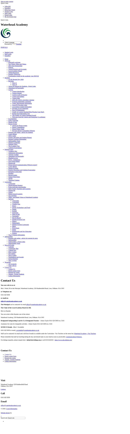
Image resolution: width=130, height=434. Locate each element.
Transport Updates (13, 180)
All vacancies (12, 264)
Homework (11, 163)
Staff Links (8, 13)
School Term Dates (14, 177)
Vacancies (8, 262)
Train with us (12, 265)
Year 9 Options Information (16, 235)
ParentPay (8, 8)
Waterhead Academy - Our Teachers (85, 333)
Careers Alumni (17, 93)
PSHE (14, 230)
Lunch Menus (12, 134)
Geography (15, 216)
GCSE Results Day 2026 (16, 79)
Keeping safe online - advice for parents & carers (23, 238)
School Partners (13, 259)
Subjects (10, 199)
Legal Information (11, 409)
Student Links (9, 11)
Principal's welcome (14, 62)
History (14, 221)
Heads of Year (12, 122)
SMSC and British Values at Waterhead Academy (23, 197)
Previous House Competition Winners (23, 131)
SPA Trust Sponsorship (15, 66)
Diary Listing (12, 252)
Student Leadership (14, 142)
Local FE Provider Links (19, 105)
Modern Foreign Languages (20, 224)
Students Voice (12, 144)
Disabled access (13, 158)
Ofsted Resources (13, 72)
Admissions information (15, 153)
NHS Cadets (12, 136)
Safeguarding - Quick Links (16, 242)
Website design (5, 413)
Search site (4, 418)
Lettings (3, 389)
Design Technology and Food (21, 207)
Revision (11, 81)
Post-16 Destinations (18, 110)
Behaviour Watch (10, 10)
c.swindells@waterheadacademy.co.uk (27, 330)
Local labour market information (22, 107)
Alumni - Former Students (16, 274)
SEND (10, 178)
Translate (18, 44)
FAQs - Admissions (14, 160)
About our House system (19, 125)
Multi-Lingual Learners (15, 194)
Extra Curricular (13, 120)
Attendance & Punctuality (16, 88)
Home (6, 59)
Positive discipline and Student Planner (20, 137)
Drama (14, 209)
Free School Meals (14, 161)
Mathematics (16, 223)
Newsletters (11, 253)
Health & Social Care (18, 219)
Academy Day (12, 151)
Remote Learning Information (17, 139)
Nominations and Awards (16, 257)
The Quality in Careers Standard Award (24, 115)
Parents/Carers (9, 149)
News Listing (12, 255)
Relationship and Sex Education (21, 231)
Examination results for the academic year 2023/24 (23, 76)
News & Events (9, 245)
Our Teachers (12, 195)
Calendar (11, 247)
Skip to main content (7, 1)
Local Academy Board (15, 71)
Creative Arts (16, 204)
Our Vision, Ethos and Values (17, 64)
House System (12, 124)
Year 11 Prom (12, 260)
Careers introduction (18, 91)
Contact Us (8, 267)
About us (7, 60)
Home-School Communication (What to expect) (22, 165)
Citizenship (15, 201)
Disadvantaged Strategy (15, 185)
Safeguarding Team (14, 141)
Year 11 (14, 83)
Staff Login (8, 54)
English (14, 211)
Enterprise (15, 212)
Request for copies (14, 272)
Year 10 (14, 84)
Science (14, 233)
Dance (14, 206)
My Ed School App (10, 17)
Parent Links (8, 15)
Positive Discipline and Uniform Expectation (21, 170)
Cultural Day (12, 250)
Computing (15, 202)
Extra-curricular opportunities (17, 187)
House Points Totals (18, 129)
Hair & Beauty (16, 218)
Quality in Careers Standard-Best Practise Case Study (28, 112)
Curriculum (8, 182)
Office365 (8, 6)
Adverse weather (13, 154)
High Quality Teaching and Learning (19, 189)
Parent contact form (14, 271)
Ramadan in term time (15, 171)
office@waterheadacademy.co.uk (11, 301)
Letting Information (14, 276)
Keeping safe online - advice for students (20, 132)
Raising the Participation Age (21, 113)
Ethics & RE (16, 214)
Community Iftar (13, 248)
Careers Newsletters (18, 96)
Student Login (9, 52)
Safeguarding (9, 236)
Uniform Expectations (15, 148)
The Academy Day (14, 146)
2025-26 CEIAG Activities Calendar (23, 100)
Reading (10, 173)
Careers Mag (16, 98)
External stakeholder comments (21, 101)
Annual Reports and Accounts (17, 69)
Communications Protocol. (74, 337)
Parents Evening (13, 168)
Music (14, 226)
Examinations (12, 119)
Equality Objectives (14, 74)
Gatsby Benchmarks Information (22, 103)
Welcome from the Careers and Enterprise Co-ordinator (28, 117)
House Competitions (18, 127)
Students (7, 78)
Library (10, 192)
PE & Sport (15, 228)
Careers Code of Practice (19, 95)
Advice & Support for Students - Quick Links (22, 86)
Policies (10, 67)
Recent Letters (12, 175)
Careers (10, 90)
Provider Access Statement (20, 108)
